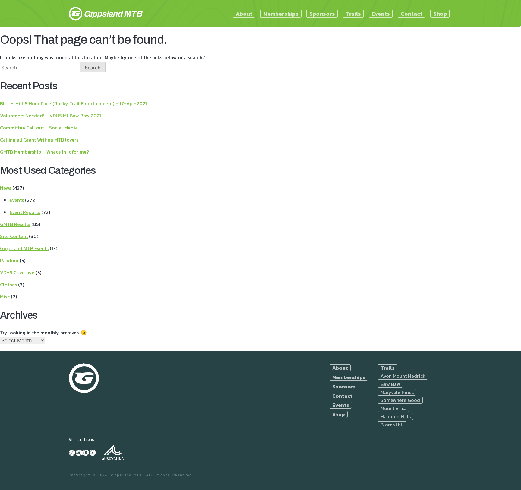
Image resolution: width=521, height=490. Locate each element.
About (244, 14)
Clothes (8, 284)
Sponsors (322, 14)
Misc (5, 296)
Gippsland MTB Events (24, 248)
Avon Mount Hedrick (402, 376)
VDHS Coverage (17, 272)
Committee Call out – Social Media (39, 127)
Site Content (14, 236)
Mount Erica (393, 408)
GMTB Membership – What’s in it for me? (44, 151)
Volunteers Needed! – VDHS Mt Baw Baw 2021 (50, 115)
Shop (440, 14)
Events (381, 14)
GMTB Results (15, 224)
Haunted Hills (395, 416)
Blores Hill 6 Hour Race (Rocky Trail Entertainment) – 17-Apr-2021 (73, 103)
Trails (353, 14)
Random (9, 260)
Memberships (280, 14)
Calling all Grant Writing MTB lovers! (40, 139)
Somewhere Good (400, 400)
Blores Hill (392, 424)
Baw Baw (390, 384)
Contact (411, 14)
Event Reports (25, 212)
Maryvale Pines (397, 392)
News (5, 188)
